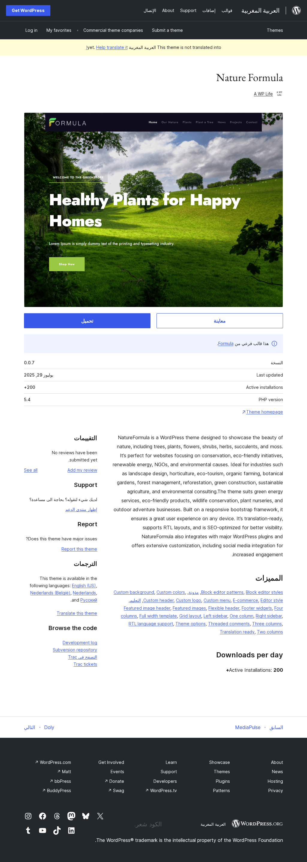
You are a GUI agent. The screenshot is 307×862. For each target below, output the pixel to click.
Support (169, 771)
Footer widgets (257, 608)
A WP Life (263, 93)
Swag (116, 790)
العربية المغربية (213, 824)
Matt (64, 771)
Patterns (221, 790)
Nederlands (84, 592)
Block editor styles (264, 592)
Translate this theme (77, 613)
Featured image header (147, 608)
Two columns (270, 631)
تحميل (87, 321)
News (277, 771)
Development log (80, 642)
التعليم (135, 600)
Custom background (134, 592)
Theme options (190, 623)
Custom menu (217, 600)
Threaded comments (229, 623)
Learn (171, 762)
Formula (226, 343)
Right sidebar (269, 615)
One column (241, 615)
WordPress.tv (161, 790)
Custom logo (188, 600)
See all (30, 470)
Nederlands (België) (50, 592)
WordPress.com (53, 762)
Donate (114, 781)
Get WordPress (28, 10)
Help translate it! (107, 47)
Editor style (272, 600)
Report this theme (79, 548)
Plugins (223, 781)
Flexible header (223, 608)
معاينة (220, 321)
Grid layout (190, 615)
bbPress (60, 781)
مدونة (194, 592)
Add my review (82, 470)
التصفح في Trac (82, 656)
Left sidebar (215, 615)
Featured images (189, 608)
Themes (275, 30)
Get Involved (111, 762)
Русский (88, 599)
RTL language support (151, 623)
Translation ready (237, 631)
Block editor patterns (222, 592)
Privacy (275, 790)
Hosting (275, 781)
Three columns (267, 623)
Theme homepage (264, 411)
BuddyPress (56, 790)
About (277, 762)
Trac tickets (85, 664)
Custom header (158, 600)
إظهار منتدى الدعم (81, 509)
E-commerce (245, 600)
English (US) (84, 585)
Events (117, 771)
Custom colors (170, 592)
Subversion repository (75, 649)
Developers (165, 781)
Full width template (158, 615)
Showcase (219, 762)
